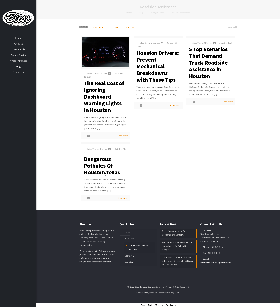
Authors (130, 27)
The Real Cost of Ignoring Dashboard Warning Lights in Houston (104, 97)
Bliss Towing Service (97, 73)
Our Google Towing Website (138, 247)
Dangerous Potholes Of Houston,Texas (102, 166)
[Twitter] (16, 302)
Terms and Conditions (165, 305)
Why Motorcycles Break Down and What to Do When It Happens (177, 246)
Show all (230, 27)
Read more (123, 135)
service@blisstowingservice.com (215, 262)
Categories (98, 27)
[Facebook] (12, 302)
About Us (129, 238)
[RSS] (24, 302)
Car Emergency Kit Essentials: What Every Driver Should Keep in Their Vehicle (177, 261)
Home (129, 12)
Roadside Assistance (180, 12)
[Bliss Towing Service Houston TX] (18, 17)
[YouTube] (20, 302)
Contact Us (130, 255)
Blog (140, 12)
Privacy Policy (147, 305)
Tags (115, 27)
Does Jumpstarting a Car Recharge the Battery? (174, 233)
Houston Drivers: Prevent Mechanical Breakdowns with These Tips (157, 66)
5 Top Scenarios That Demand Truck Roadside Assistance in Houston (208, 63)
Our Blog (129, 262)
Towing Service (156, 12)
